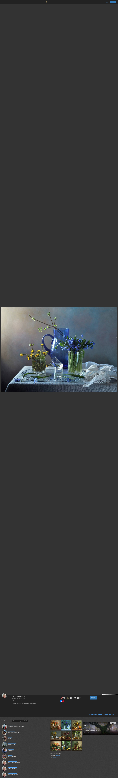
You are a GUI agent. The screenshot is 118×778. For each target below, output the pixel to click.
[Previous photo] (1, 337)
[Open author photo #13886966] (66, 746)
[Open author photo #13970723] (55, 725)
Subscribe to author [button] (93, 698)
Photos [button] (20, 2)
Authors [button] (27, 2)
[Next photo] (116, 337)
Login (106, 2)
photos (58, 753)
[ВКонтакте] (61, 701)
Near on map (17, 721)
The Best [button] (34, 2)
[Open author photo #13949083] (77, 725)
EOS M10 (58, 755)
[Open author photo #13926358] (66, 735)
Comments (7, 721)
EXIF (25, 721)
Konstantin (10, 737)
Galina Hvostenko (12, 743)
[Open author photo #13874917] (77, 746)
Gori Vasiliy (10, 755)
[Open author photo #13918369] (77, 735)
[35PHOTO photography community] (8, 2)
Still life (54, 757)
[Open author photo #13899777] (55, 746)
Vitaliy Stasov (11, 749)
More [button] (41, 2)
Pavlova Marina (11, 725)
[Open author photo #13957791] (66, 725)
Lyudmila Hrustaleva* (12, 761)
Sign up (113, 2)
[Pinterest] (63, 701)
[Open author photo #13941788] (55, 735)
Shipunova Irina (11, 731)
